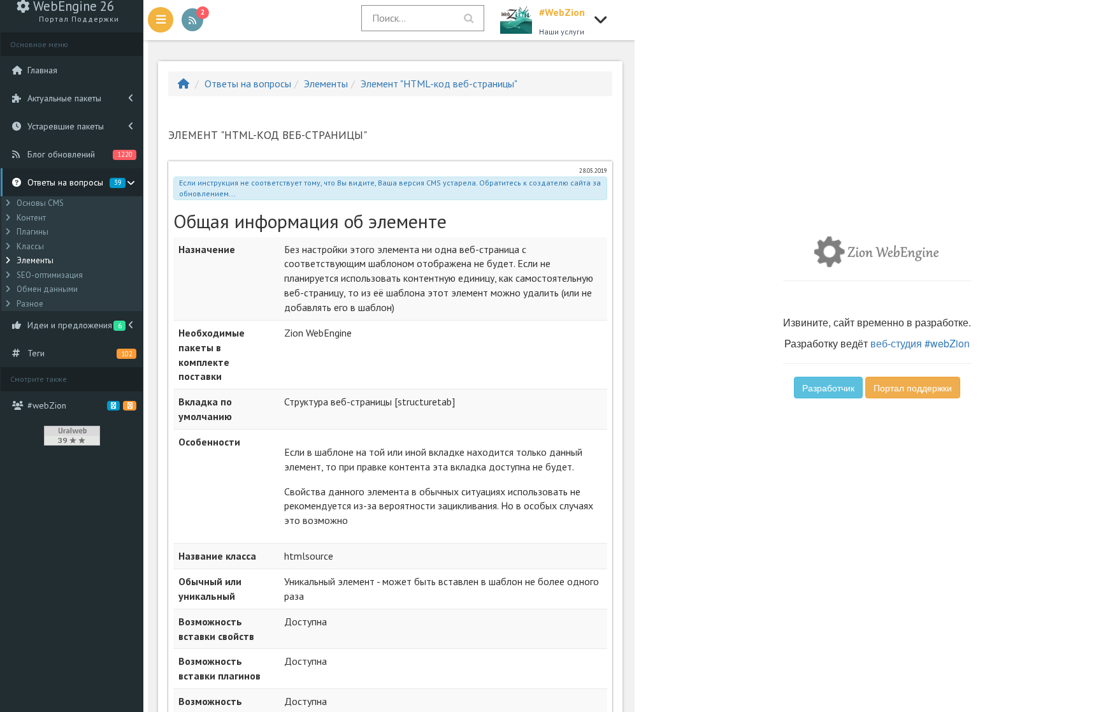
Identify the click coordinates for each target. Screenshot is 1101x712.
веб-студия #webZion (920, 343)
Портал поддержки (913, 387)
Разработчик (828, 387)
